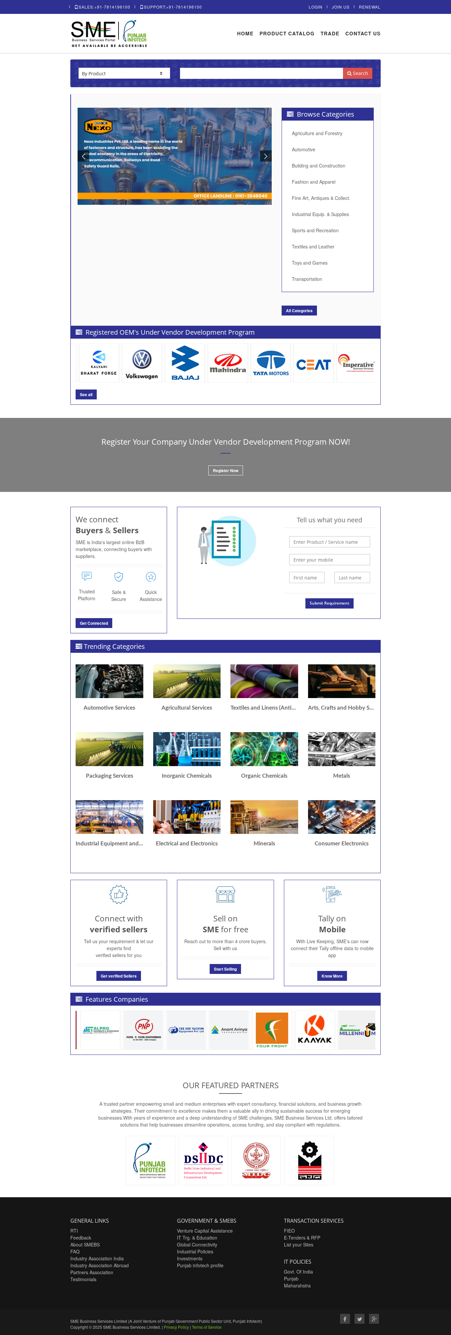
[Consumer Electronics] (342, 817)
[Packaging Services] (109, 749)
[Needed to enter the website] (329, 541)
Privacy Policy (176, 1327)
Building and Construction (318, 165)
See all (86, 394)
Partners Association (91, 1272)
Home (245, 33)
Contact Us (363, 33)
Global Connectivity (197, 1244)
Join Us (341, 7)
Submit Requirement (329, 603)
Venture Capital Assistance (205, 1230)
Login (316, 7)
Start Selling (225, 969)
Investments (189, 1258)
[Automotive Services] (109, 681)
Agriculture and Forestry (317, 133)
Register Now (225, 470)
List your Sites (298, 1244)
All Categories (299, 311)
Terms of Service (207, 1327)
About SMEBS (85, 1244)
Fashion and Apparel (313, 181)
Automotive (303, 149)
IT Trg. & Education (197, 1237)
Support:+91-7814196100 (173, 7)
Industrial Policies (195, 1251)
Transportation (307, 279)
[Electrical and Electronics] (187, 817)
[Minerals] (264, 817)
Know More (332, 976)
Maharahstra (297, 1285)
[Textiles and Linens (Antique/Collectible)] (264, 681)
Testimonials (83, 1279)
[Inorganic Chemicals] (187, 749)
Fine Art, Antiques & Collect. (321, 198)
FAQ (75, 1251)
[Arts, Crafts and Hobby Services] (342, 681)
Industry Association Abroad (99, 1265)
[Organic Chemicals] (264, 749)
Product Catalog (287, 33)
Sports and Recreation (315, 230)
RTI (74, 1230)
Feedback (80, 1237)
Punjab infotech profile (200, 1265)
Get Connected (94, 623)
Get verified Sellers (119, 976)
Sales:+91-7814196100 (104, 7)
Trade (330, 33)
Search (360, 73)
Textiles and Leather (313, 246)
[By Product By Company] (124, 73)
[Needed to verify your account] (329, 559)
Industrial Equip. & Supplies (320, 214)
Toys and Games (310, 262)
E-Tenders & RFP (302, 1237)
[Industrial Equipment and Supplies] (109, 817)
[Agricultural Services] (187, 681)
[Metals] (342, 749)
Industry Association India (97, 1258)
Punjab (291, 1278)
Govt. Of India (298, 1271)
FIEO (289, 1230)
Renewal (370, 7)
